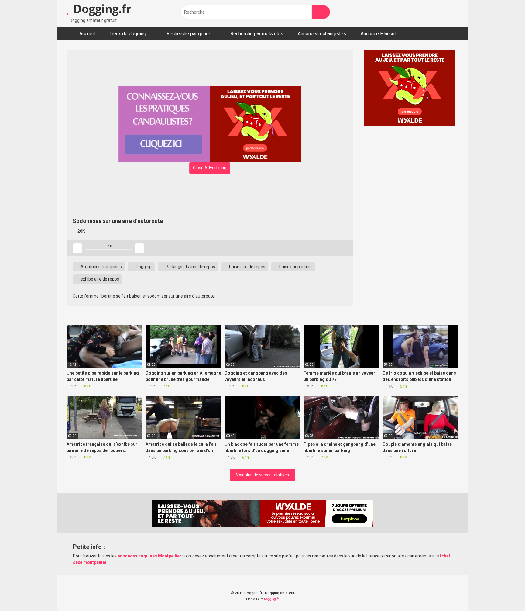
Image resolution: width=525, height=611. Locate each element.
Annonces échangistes (322, 33)
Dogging (143, 266)
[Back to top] (505, 592)
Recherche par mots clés (256, 33)
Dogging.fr (100, 8)
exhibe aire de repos (99, 279)
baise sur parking (295, 266)
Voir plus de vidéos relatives (262, 474)
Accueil (87, 33)
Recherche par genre (188, 33)
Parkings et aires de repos (190, 266)
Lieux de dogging (127, 33)
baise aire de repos (246, 266)
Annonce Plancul (378, 33)
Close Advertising (209, 167)
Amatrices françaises (101, 266)
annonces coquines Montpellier (149, 556)
